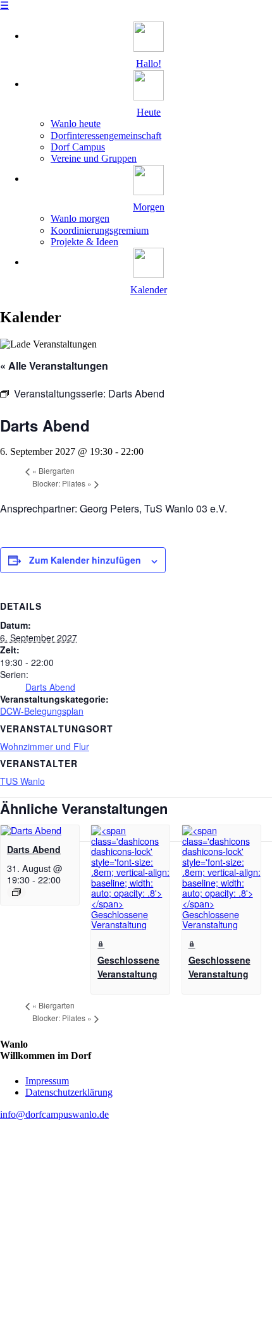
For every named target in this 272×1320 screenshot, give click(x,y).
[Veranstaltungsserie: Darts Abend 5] (16, 892)
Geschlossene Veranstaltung (128, 967)
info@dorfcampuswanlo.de (54, 1114)
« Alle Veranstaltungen (54, 365)
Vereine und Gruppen (94, 158)
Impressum (47, 1080)
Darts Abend (50, 687)
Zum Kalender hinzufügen (85, 560)
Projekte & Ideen (84, 241)
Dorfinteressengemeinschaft (106, 135)
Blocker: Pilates (62, 483)
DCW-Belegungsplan (41, 711)
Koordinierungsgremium (100, 230)
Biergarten (53, 470)
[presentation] (31, 830)
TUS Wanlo (22, 781)
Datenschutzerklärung (69, 1092)
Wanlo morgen (80, 218)
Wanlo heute (76, 123)
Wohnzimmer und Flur (44, 746)
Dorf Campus (78, 147)
